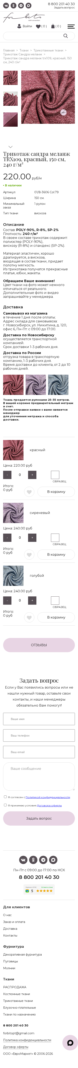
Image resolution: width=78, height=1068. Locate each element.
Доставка (10, 929)
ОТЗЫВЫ (39, 645)
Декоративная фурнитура (22, 954)
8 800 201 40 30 (61, 4)
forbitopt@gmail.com (18, 1033)
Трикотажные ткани (18, 1001)
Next (10, 147)
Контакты (10, 935)
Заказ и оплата (14, 922)
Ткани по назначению (19, 1014)
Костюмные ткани (16, 994)
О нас (7, 915)
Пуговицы (10, 961)
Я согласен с (38, 797)
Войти (27, 26)
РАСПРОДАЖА (14, 987)
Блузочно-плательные (19, 1008)
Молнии (9, 968)
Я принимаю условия (34, 805)
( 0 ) (44, 26)
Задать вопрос (64, 7)
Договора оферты (49, 805)
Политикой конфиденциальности (48, 797)
